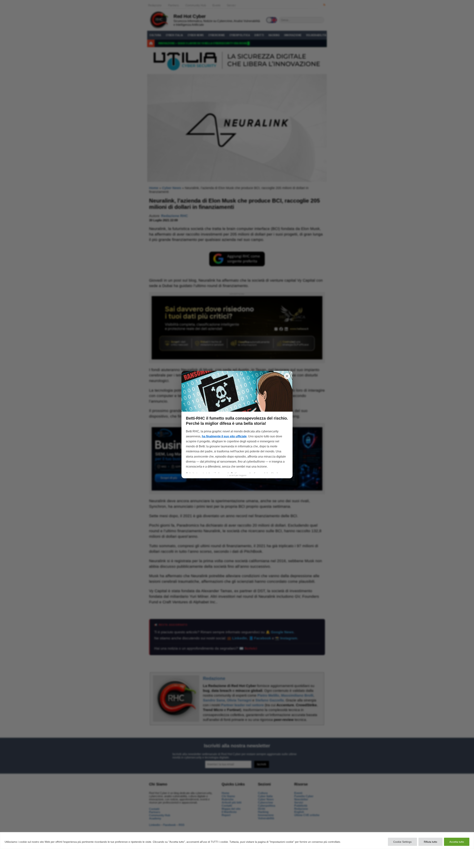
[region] (237, 840)
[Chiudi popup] (287, 376)
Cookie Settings (402, 841)
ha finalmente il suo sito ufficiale (224, 436)
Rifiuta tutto (430, 841)
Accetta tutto (456, 841)
